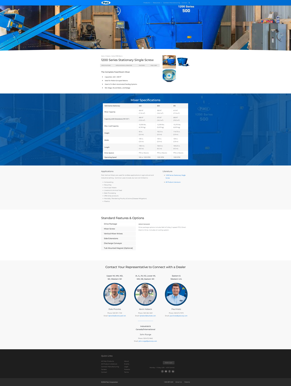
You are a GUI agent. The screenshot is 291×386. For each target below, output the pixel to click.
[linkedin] (173, 371)
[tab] (118, 224)
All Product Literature (173, 182)
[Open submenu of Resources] (161, 2)
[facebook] (169, 371)
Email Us (179, 382)
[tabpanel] (164, 227)
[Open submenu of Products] (150, 2)
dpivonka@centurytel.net (117, 316)
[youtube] (166, 371)
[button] (189, 2)
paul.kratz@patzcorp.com (178, 316)
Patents (187, 382)
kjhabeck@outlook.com (148, 316)
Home (102, 56)
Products (108, 56)
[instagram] (162, 371)
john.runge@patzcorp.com (148, 341)
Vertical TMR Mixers (116, 56)
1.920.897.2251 (168, 382)
